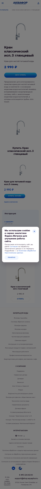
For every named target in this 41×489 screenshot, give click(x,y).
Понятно (11, 257)
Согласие (14, 247)
